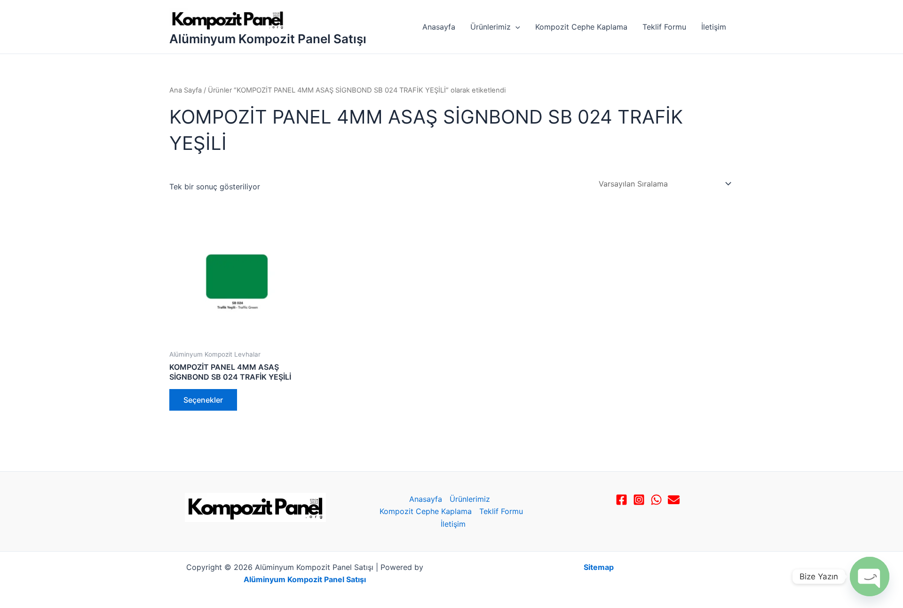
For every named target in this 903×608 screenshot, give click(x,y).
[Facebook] (621, 500)
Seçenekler (203, 400)
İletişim (713, 26)
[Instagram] (639, 500)
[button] (515, 27)
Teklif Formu (664, 26)
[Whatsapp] (656, 500)
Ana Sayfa (185, 90)
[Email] (674, 500)
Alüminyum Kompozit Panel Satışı (267, 38)
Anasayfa (438, 26)
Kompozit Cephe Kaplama (581, 26)
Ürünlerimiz (490, 26)
